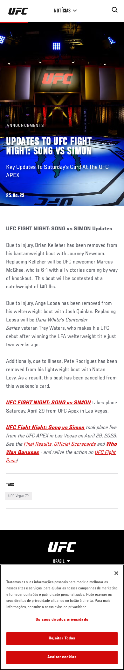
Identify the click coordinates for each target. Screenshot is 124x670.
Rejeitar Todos (62, 639)
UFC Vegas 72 (18, 496)
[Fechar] (116, 573)
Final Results (38, 444)
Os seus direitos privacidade (62, 620)
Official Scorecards (75, 444)
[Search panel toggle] (115, 10)
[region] (62, 617)
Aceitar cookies (62, 657)
